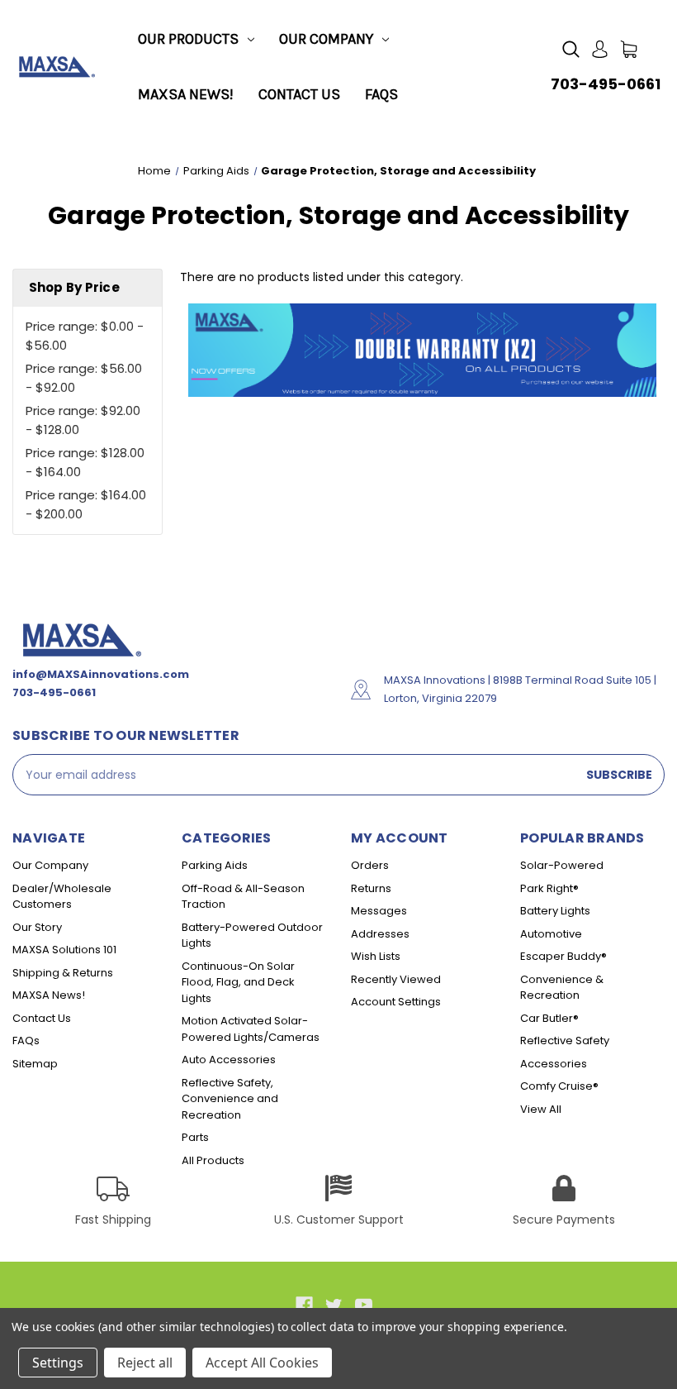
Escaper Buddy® (563, 956)
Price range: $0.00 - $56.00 (85, 335)
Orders (370, 865)
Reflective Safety (564, 1040)
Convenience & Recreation (562, 987)
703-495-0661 (605, 84)
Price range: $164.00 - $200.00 (86, 504)
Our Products (188, 39)
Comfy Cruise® (559, 1086)
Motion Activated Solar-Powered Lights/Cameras (251, 1029)
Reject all (145, 1362)
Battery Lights (555, 911)
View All (540, 1109)
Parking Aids (215, 865)
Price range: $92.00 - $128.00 (83, 420)
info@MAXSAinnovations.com (100, 674)
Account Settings (396, 1002)
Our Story (37, 927)
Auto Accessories (229, 1059)
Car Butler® (549, 1018)
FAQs (381, 94)
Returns (371, 888)
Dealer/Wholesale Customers (61, 897)
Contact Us (299, 94)
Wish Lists (375, 956)
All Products (213, 1160)
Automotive (551, 934)
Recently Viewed (396, 979)
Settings (57, 1362)
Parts (195, 1137)
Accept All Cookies (262, 1362)
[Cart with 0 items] (628, 49)
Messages (379, 911)
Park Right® (549, 888)
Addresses (380, 934)
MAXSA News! (186, 94)
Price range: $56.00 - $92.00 (84, 378)
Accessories (553, 1064)
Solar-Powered (562, 865)
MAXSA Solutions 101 (64, 949)
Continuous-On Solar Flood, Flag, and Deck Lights (238, 982)
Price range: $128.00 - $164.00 (85, 462)
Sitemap (35, 1064)
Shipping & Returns (62, 973)
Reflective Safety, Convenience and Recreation (230, 1099)
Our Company (326, 39)
